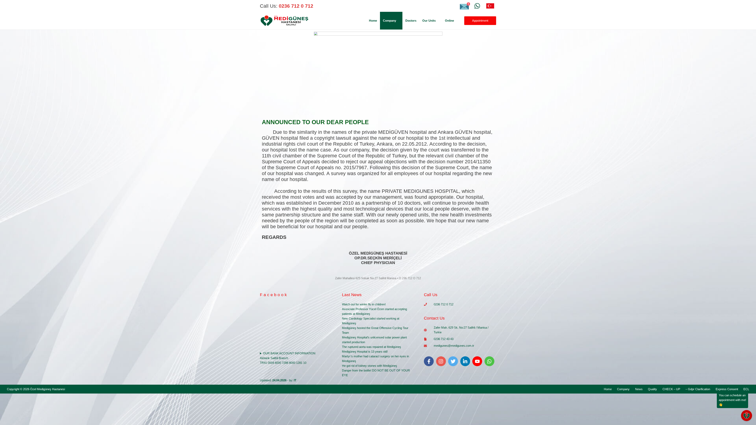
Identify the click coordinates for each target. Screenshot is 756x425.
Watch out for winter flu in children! (364, 304)
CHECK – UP (671, 389)
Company (623, 389)
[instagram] (441, 361)
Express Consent (727, 389)
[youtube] (478, 361)
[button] (397, 21)
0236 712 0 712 (443, 304)
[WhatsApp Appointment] (477, 6)
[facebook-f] (429, 361)
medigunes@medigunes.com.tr (454, 345)
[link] (490, 6)
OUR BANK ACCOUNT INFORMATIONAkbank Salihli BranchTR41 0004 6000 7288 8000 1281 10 (287, 358)
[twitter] (454, 361)
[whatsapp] (490, 361)
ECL (746, 389)
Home (608, 389)
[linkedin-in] (466, 361)
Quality (652, 389)
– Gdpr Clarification (698, 389)
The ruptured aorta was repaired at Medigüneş (371, 346)
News (639, 389)
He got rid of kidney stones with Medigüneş (369, 365)
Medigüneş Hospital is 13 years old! (365, 351)
